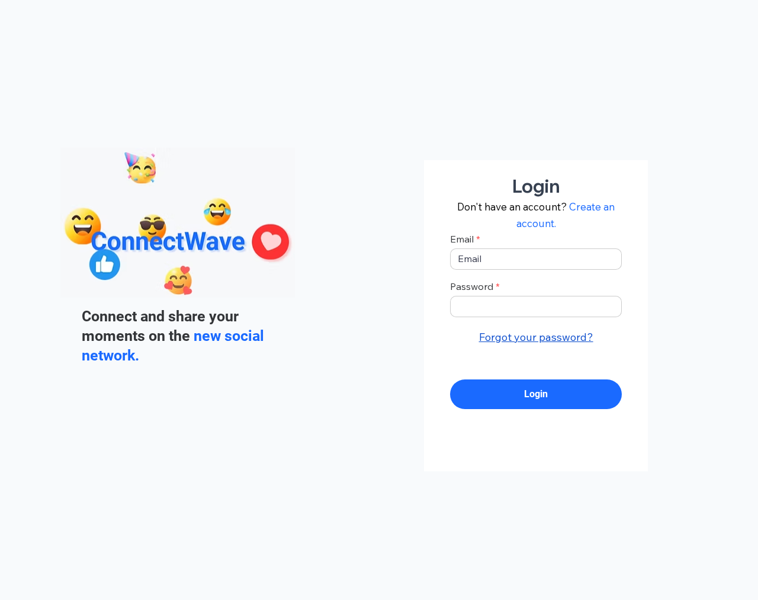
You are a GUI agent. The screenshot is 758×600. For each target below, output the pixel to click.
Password (471, 286)
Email (462, 239)
